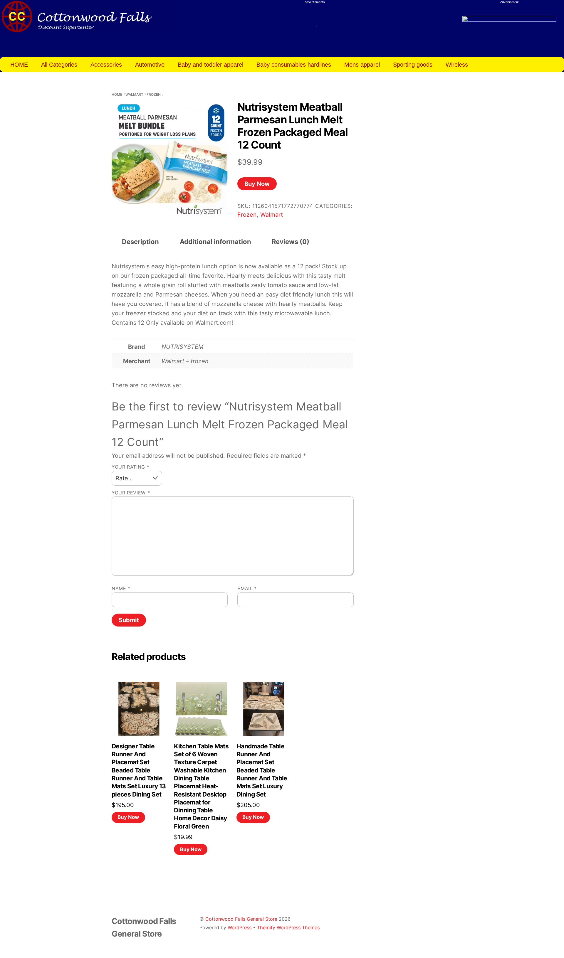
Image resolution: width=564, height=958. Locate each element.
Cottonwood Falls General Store (241, 919)
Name (121, 588)
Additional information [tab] (215, 241)
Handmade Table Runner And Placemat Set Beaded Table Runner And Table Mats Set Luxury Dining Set (261, 770)
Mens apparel (362, 64)
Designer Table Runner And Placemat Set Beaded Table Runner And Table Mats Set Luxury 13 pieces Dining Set (139, 770)
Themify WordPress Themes (288, 927)
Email (246, 588)
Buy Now (257, 183)
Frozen (154, 94)
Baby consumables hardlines (293, 64)
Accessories (106, 64)
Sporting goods (412, 64)
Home (117, 94)
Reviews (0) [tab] (290, 241)
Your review (131, 493)
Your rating (130, 467)
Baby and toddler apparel (210, 64)
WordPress (239, 927)
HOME (19, 64)
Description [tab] (140, 241)
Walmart (134, 94)
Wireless (457, 64)
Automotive (149, 64)
